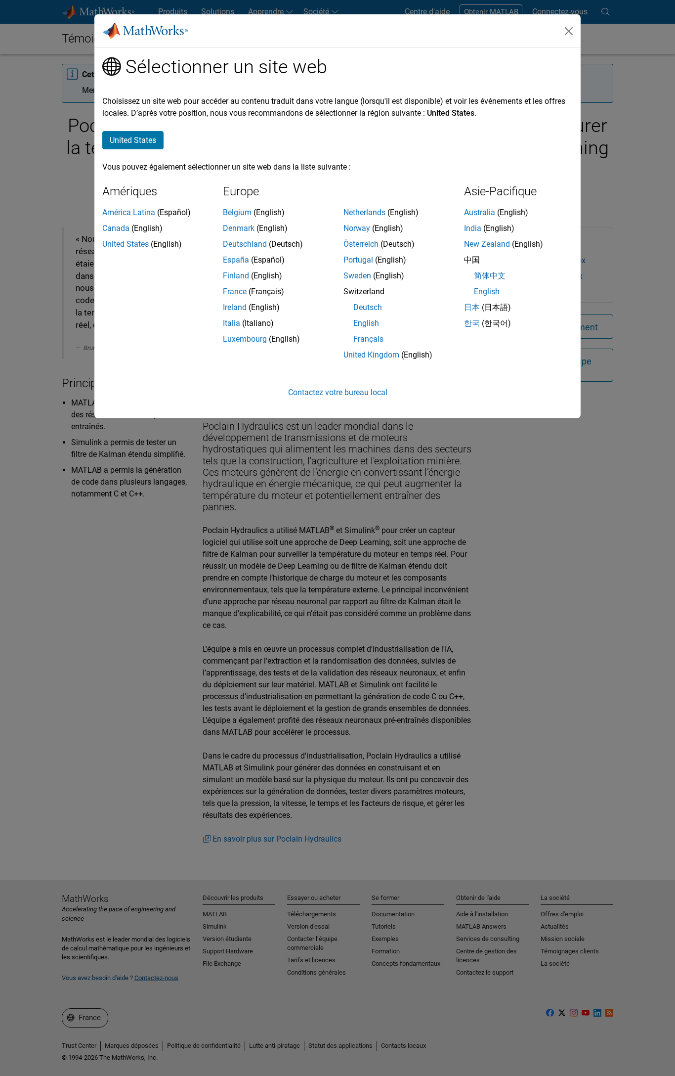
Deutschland (245, 244)
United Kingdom (371, 354)
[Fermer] (569, 31)
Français (368, 339)
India (472, 228)
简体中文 (490, 275)
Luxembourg (245, 339)
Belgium (237, 212)
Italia (231, 323)
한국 (472, 323)
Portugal (358, 260)
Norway (356, 228)
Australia (479, 212)
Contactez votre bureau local (337, 392)
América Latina (128, 212)
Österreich (361, 244)
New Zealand (487, 244)
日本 (472, 307)
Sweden (357, 275)
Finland (236, 275)
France (235, 291)
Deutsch (367, 307)
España (236, 260)
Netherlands (364, 212)
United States (125, 244)
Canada (115, 228)
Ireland (235, 307)
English (366, 323)
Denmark (238, 228)
